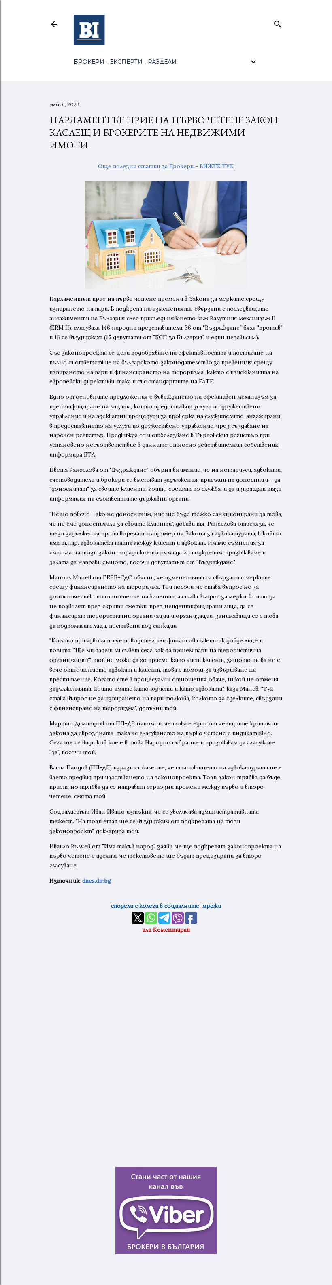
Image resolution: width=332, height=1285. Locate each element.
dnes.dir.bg (96, 880)
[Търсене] (278, 23)
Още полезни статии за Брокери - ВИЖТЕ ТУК (166, 166)
